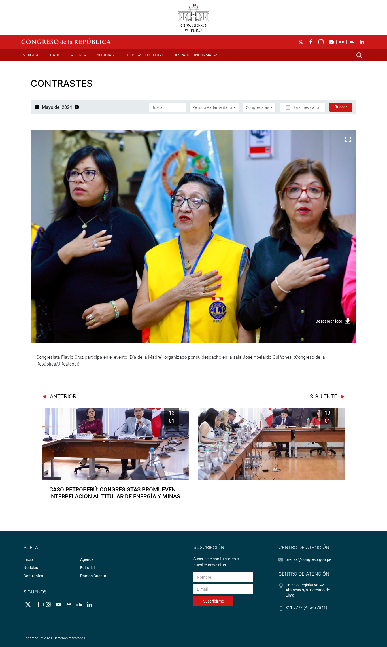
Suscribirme (213, 601)
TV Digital (31, 55)
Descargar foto (329, 321)
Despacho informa (192, 55)
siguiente (324, 396)
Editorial (154, 55)
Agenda (79, 55)
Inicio (28, 559)
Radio (55, 55)
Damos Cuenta (93, 576)
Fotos (129, 55)
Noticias (105, 55)
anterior (62, 396)
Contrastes (33, 576)
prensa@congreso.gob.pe (308, 559)
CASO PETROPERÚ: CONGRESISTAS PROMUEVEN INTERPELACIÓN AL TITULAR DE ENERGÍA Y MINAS (114, 493)
